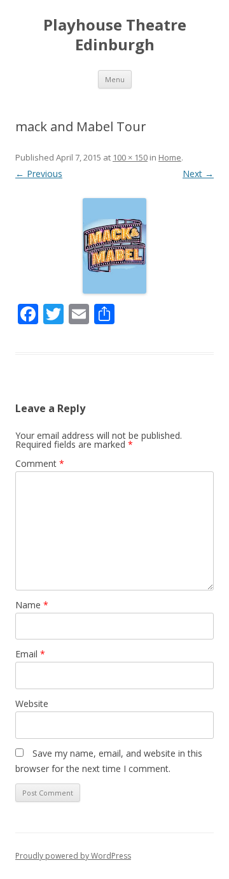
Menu (115, 79)
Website (31, 703)
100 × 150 (130, 157)
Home (169, 157)
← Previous (38, 174)
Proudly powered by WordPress (73, 855)
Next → (198, 174)
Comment (39, 463)
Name (31, 605)
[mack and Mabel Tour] (114, 246)
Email (30, 654)
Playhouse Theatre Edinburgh (114, 35)
